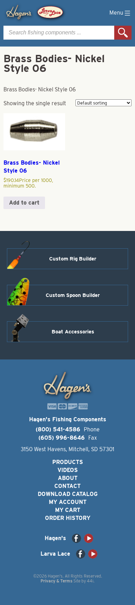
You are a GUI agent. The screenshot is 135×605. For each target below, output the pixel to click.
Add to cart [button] (24, 202)
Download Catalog (68, 494)
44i (90, 580)
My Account (68, 502)
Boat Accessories (73, 332)
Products (67, 462)
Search (123, 33)
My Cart (67, 510)
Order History (67, 518)
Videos (67, 470)
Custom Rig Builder (72, 259)
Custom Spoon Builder (73, 295)
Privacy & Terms (56, 580)
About (68, 478)
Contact (67, 486)
